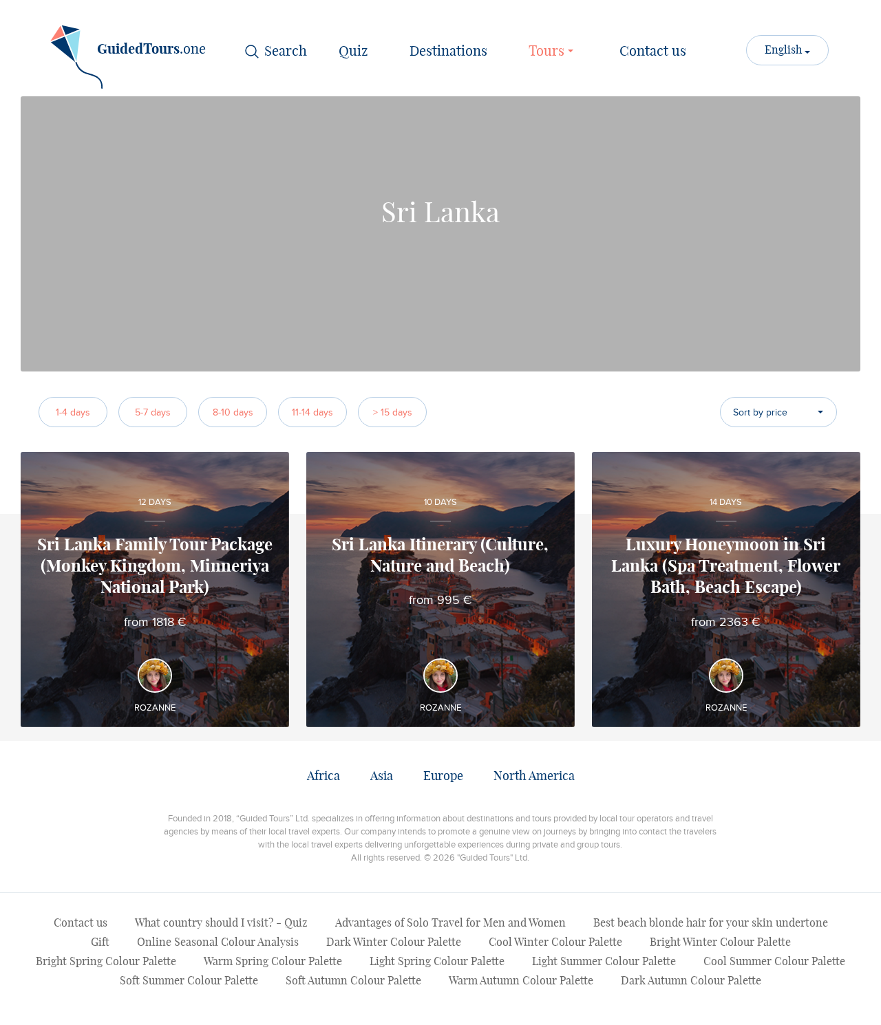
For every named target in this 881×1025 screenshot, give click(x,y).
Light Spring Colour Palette (437, 961)
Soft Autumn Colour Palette (353, 980)
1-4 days (73, 412)
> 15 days (392, 412)
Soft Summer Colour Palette (189, 980)
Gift (100, 942)
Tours (548, 51)
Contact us (652, 51)
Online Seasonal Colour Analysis (218, 942)
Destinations (448, 51)
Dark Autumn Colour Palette (691, 980)
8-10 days (233, 412)
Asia (381, 776)
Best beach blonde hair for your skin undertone (710, 923)
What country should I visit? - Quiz (221, 923)
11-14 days (312, 412)
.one (151, 49)
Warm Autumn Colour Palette (521, 980)
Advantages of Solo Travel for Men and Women (450, 923)
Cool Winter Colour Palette (555, 942)
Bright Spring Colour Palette (106, 961)
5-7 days (153, 412)
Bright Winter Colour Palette (720, 942)
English (785, 50)
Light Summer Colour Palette (604, 961)
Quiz (353, 51)
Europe (443, 776)
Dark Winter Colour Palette (393, 942)
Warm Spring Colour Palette (273, 961)
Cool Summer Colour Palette (774, 961)
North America (534, 776)
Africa (323, 776)
